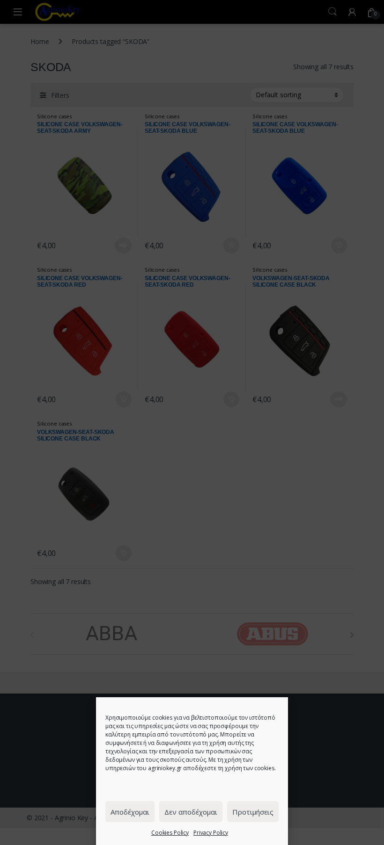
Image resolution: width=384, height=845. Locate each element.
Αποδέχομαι (130, 811)
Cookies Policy (170, 833)
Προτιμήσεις (252, 811)
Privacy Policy (210, 833)
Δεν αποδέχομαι (190, 811)
